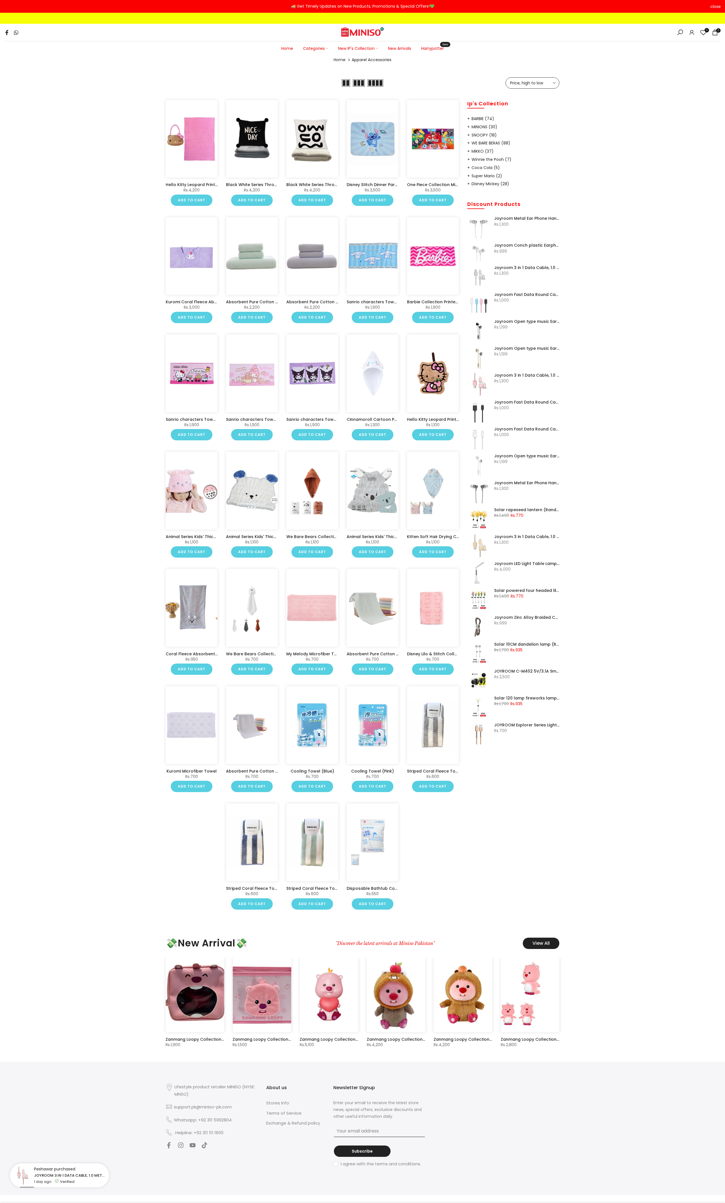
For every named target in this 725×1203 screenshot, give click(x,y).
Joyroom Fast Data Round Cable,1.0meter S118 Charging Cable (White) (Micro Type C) (526, 294)
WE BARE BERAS (491, 143)
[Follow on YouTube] (192, 1147)
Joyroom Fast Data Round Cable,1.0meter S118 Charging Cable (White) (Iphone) (526, 429)
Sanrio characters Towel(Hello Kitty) (203, 419)
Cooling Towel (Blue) (312, 771)
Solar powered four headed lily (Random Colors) (526, 590)
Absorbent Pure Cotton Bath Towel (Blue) (329, 302)
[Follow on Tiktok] (204, 1147)
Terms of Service (284, 1113)
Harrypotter (434, 48)
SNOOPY (484, 135)
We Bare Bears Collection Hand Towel (265, 654)
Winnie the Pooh (491, 159)
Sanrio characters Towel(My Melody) (264, 419)
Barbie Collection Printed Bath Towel (445, 302)
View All (541, 943)
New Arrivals (399, 48)
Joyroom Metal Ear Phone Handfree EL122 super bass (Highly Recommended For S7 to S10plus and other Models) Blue (526, 483)
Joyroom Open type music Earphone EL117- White (526, 456)
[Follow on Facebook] (169, 1147)
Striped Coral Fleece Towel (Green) (323, 888)
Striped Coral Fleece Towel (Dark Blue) (266, 888)
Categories (314, 48)
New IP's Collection (356, 48)
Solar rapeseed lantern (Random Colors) (526, 510)
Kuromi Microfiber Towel (192, 771)
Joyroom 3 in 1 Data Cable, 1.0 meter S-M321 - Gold (526, 536)
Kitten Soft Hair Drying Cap (434, 536)
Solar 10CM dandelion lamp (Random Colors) (526, 644)
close (9, 6)
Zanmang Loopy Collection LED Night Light (217, 1039)
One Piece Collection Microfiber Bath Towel (451, 184)
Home (287, 48)
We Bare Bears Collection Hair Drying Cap (329, 536)
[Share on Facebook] (6, 32)
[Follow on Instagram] (181, 1147)
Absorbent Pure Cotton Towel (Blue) (264, 771)
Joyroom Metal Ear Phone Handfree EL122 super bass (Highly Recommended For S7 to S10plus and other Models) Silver (526, 218)
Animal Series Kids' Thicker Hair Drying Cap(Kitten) (217, 536)
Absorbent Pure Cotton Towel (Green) (386, 654)
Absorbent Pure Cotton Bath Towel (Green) (271, 302)
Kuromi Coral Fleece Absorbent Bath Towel (210, 302)
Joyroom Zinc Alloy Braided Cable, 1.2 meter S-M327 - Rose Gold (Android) (526, 617)
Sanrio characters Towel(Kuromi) (321, 419)
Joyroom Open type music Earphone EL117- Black (526, 321)
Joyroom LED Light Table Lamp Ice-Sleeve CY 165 (526, 563)
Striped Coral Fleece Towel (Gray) (442, 771)
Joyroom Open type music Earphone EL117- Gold (526, 348)
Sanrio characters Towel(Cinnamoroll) (387, 302)
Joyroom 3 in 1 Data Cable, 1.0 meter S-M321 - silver (526, 267)
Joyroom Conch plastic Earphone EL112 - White (526, 245)
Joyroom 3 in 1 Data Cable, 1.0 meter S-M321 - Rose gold (526, 375)
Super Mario (487, 176)
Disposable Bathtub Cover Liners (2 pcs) (388, 888)
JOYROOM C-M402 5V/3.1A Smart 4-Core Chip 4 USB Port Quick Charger (526, 671)
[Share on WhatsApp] (16, 32)
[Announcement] (362, 6)
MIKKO (483, 151)
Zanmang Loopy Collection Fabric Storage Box (490, 1039)
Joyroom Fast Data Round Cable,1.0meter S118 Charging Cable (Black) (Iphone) (526, 402)
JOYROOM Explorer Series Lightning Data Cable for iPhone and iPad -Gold (526, 725)
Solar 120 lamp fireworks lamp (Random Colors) (526, 698)
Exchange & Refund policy (293, 1123)
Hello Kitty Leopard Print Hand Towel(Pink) (450, 419)
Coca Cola (486, 167)
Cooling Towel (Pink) (372, 771)
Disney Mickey (490, 184)
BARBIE (483, 118)
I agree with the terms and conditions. (381, 1164)
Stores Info (277, 1103)
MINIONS (484, 127)
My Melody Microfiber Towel (315, 654)
